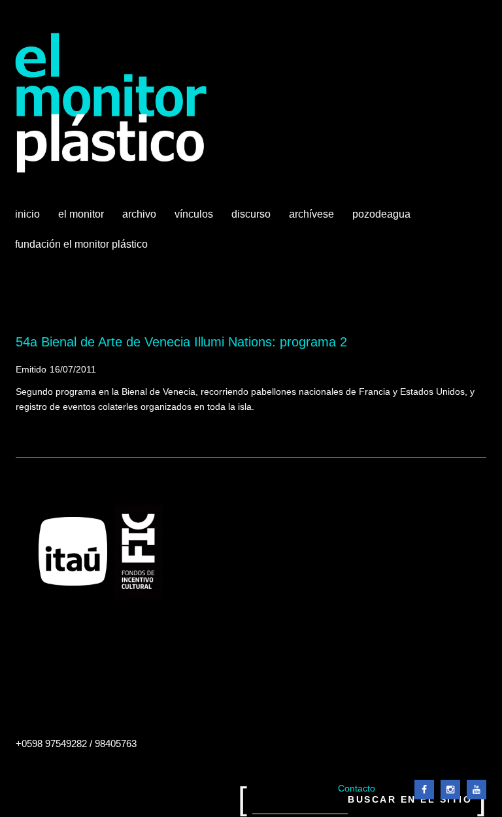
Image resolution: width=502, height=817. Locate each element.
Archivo (140, 218)
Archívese (311, 214)
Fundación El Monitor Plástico (81, 244)
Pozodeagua (382, 218)
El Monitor (82, 218)
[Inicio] (111, 103)
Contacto (356, 788)
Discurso (251, 214)
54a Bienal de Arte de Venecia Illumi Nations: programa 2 (181, 342)
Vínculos (195, 218)
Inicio (27, 214)
